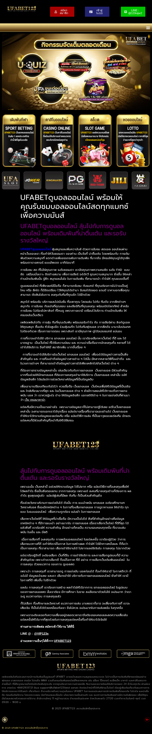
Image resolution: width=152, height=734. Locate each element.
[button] (148, 28)
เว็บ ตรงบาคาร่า (35, 400)
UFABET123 (62, 640)
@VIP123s (41, 633)
